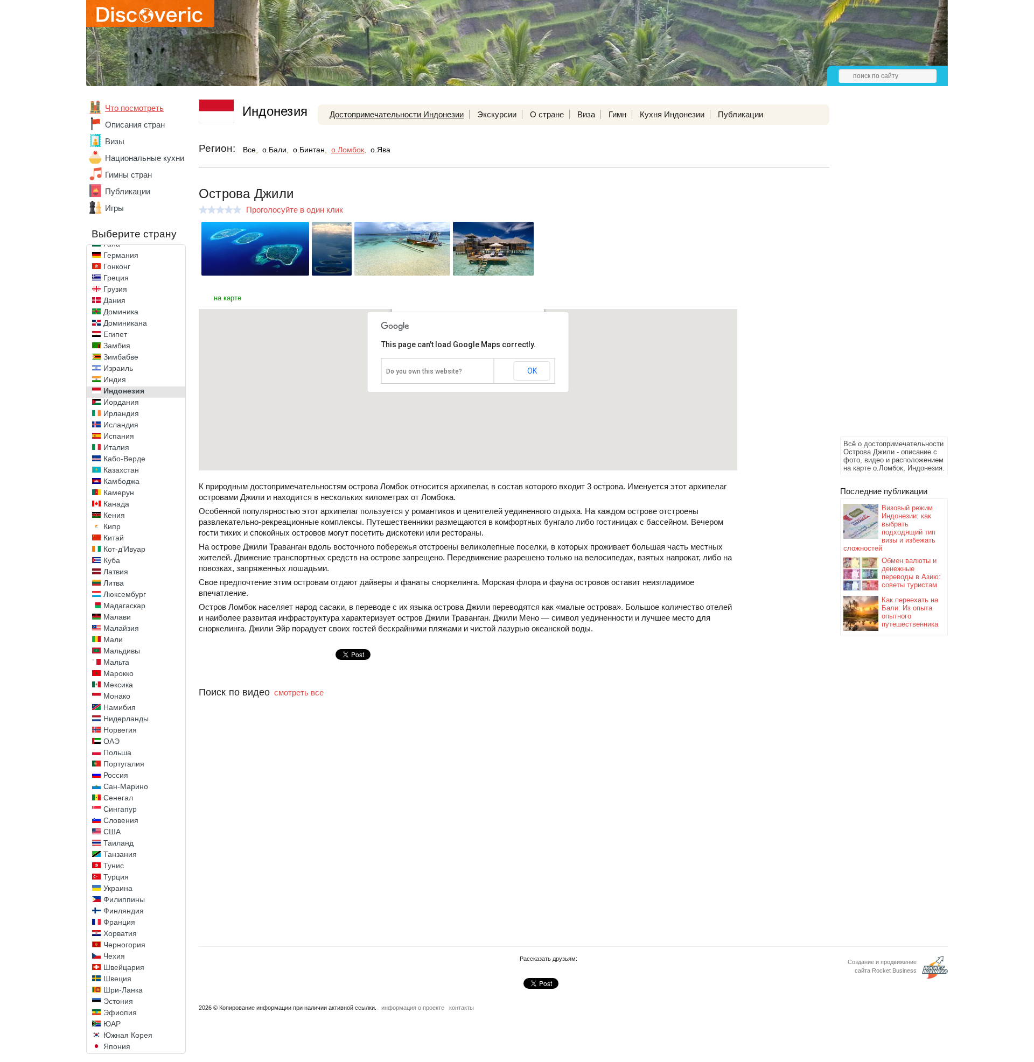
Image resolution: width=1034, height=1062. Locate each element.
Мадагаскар (124, 605)
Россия (115, 775)
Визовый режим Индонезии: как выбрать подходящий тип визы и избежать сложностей (889, 528)
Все (249, 149)
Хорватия (120, 933)
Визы (114, 141)
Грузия (115, 289)
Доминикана (125, 323)
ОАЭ (111, 741)
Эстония (118, 1001)
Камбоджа (121, 481)
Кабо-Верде (124, 458)
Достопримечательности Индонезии (397, 114)
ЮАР (112, 1023)
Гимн (617, 114)
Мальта (116, 662)
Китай (113, 537)
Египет (115, 334)
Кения (114, 515)
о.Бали (274, 149)
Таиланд (118, 843)
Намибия (119, 707)
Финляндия (123, 910)
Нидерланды (126, 718)
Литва (113, 583)
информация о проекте (412, 1007)
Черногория (124, 944)
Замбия (116, 345)
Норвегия (120, 730)
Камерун (118, 492)
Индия (114, 379)
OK (532, 371)
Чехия (114, 956)
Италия (116, 447)
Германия (120, 255)
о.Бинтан (309, 149)
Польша (117, 752)
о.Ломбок (347, 149)
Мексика (118, 684)
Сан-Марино (125, 786)
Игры (114, 208)
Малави (117, 617)
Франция (119, 922)
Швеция (117, 978)
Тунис (113, 865)
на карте (227, 298)
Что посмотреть (134, 107)
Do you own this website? (424, 371)
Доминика (120, 311)
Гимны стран (128, 174)
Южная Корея (127, 1035)
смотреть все (299, 692)
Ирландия (121, 413)
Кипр (112, 526)
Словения (120, 820)
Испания (118, 436)
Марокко (118, 673)
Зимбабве (120, 357)
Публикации (127, 191)
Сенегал (118, 797)
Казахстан (121, 470)
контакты (461, 1007)
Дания (114, 300)
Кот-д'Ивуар (124, 549)
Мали (113, 639)
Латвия (115, 571)
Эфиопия (120, 1012)
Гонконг (116, 266)
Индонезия (123, 390)
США (112, 831)
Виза (586, 114)
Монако (116, 696)
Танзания (120, 854)
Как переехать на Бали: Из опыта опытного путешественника (910, 612)
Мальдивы (121, 650)
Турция (116, 877)
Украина (117, 888)
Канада (116, 504)
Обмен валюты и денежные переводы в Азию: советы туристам (911, 573)
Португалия (123, 763)
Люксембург (124, 594)
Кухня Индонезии (672, 114)
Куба (111, 560)
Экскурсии (496, 114)
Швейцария (123, 967)
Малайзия (121, 628)
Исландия (120, 424)
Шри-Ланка (123, 990)
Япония (116, 1046)
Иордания (121, 402)
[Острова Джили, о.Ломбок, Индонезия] (255, 272)
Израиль (118, 368)
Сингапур (120, 809)
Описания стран (135, 124)
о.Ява (380, 149)
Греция (116, 277)
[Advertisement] (883, 272)
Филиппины (124, 899)
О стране (547, 114)
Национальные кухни (144, 158)
